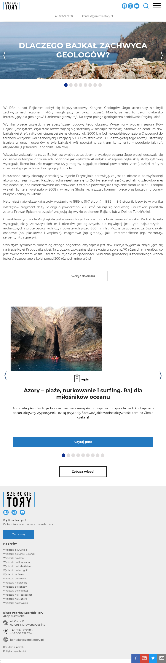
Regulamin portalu (13, 647)
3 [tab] (76, 85)
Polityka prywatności (14, 651)
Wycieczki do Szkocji (14, 578)
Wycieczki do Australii (15, 550)
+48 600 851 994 (21, 633)
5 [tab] (86, 85)
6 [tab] (90, 85)
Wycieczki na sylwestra (16, 603)
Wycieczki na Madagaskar (17, 594)
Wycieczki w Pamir (13, 574)
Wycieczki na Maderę (15, 599)
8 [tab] (101, 85)
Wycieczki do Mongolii (15, 570)
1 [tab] (65, 85)
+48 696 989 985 (63, 16)
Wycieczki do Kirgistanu (16, 562)
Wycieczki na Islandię (15, 582)
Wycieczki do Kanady (15, 586)
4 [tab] (81, 85)
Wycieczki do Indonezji (16, 590)
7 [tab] (95, 85)
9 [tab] (103, 455)
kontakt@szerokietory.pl (97, 16)
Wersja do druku (83, 276)
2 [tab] (71, 85)
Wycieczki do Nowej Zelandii (19, 554)
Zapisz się (18, 534)
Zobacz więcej (83, 472)
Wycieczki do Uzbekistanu (17, 566)
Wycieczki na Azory (13, 558)
